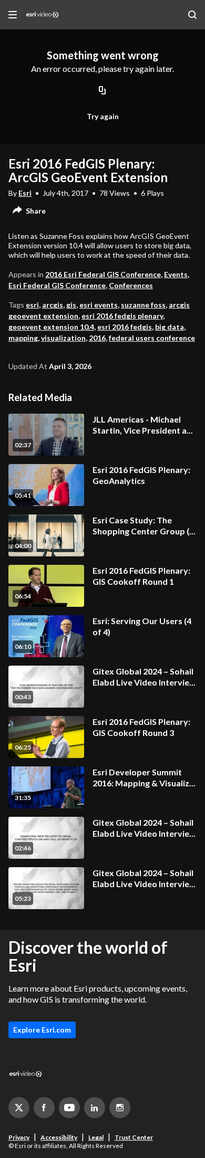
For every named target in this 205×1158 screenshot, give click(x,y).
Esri (25, 192)
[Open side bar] (12, 14)
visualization (63, 337)
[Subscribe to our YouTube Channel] (69, 1107)
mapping (23, 337)
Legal (96, 1137)
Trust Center (134, 1137)
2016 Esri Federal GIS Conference (103, 274)
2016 (97, 337)
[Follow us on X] (18, 1107)
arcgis (52, 304)
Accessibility (58, 1137)
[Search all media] (192, 14)
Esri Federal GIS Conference (57, 285)
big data (169, 326)
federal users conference (152, 337)
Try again (103, 116)
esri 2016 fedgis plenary (122, 315)
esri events (98, 304)
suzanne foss (143, 304)
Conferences (131, 285)
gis (71, 304)
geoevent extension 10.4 (51, 326)
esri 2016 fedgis (124, 326)
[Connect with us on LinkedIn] (94, 1107)
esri (32, 304)
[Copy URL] (102, 91)
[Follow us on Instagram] (119, 1107)
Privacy (18, 1137)
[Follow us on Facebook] (44, 1107)
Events (176, 274)
